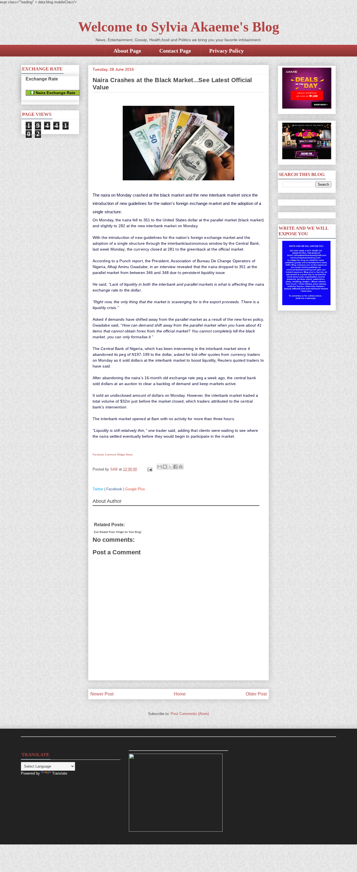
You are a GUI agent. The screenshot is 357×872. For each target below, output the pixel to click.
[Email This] (159, 466)
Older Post (256, 694)
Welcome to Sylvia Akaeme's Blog (178, 27)
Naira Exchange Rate (55, 92)
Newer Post (102, 694)
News (129, 454)
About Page (127, 51)
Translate (59, 773)
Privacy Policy (226, 51)
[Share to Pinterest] (181, 466)
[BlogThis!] (165, 466)
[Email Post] (149, 469)
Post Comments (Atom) (190, 714)
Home (180, 694)
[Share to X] (170, 466)
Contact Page (175, 51)
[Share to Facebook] (175, 466)
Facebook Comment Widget (109, 454)
